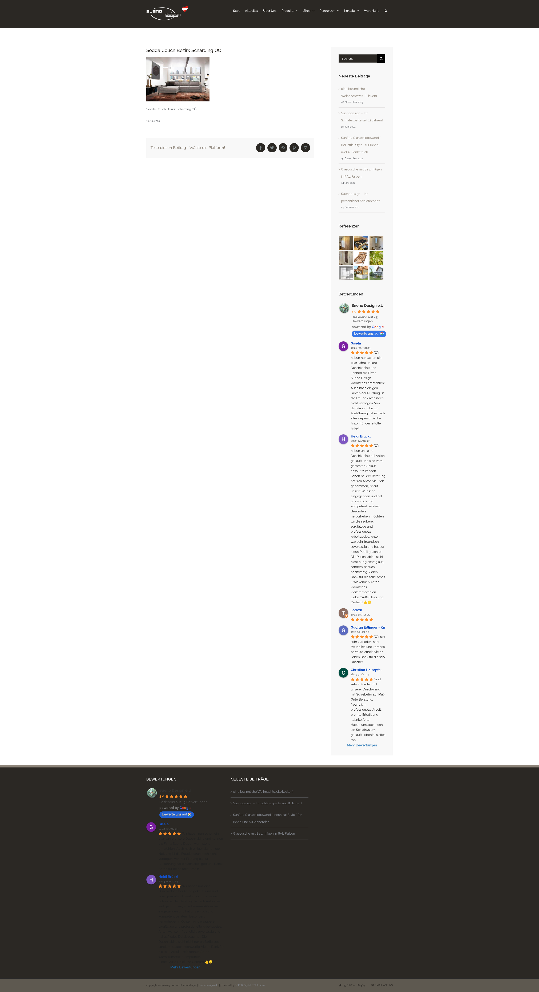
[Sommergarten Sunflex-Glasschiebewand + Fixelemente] (376, 273)
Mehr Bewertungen (362, 745)
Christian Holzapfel (366, 670)
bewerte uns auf (366, 333)
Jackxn (356, 610)
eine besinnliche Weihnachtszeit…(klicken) (263, 792)
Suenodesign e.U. (209, 985)
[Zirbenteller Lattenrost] (361, 258)
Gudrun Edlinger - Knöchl (371, 627)
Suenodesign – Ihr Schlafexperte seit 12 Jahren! (267, 803)
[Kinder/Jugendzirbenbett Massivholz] (361, 242)
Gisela (356, 343)
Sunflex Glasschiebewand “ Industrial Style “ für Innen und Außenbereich (361, 145)
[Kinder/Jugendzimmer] (346, 242)
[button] (386, 10)
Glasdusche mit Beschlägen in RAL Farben (264, 833)
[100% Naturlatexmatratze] (376, 258)
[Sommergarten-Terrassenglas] (361, 273)
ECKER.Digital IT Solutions (250, 985)
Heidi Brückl (361, 436)
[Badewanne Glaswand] (346, 258)
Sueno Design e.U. (368, 305)
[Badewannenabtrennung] (376, 242)
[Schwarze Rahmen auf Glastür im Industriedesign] (346, 273)
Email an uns (383, 985)
